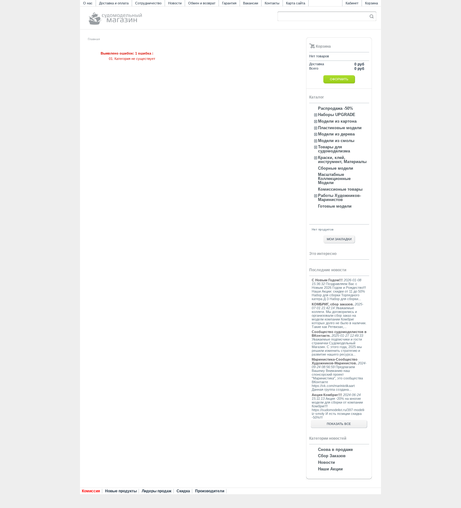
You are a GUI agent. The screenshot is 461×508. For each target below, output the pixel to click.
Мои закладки (339, 239)
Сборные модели (335, 168)
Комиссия (91, 491)
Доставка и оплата (114, 3)
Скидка (183, 491)
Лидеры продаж (157, 491)
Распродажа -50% (335, 108)
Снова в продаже (335, 449)
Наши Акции (330, 469)
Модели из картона (337, 121)
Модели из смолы (336, 140)
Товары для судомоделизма (334, 149)
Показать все (339, 424)
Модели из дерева (336, 134)
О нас (88, 3)
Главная (94, 39)
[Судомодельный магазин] (129, 16)
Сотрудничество (148, 3)
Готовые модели (335, 206)
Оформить (339, 79)
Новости (175, 3)
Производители (209, 491)
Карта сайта (295, 3)
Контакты (272, 3)
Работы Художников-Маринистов (339, 197)
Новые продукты (121, 491)
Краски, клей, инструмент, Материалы (342, 159)
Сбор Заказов (332, 455)
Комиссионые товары (340, 189)
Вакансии (250, 3)
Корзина (371, 3)
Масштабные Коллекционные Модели (334, 178)
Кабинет (352, 3)
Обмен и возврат (201, 3)
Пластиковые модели (340, 127)
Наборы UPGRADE (336, 114)
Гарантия (229, 3)
